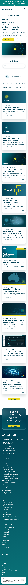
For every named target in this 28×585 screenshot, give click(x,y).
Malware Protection (8, 506)
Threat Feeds (6, 484)
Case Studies (5, 547)
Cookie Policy (10, 581)
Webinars (4, 546)
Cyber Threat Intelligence (9, 516)
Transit (5, 536)
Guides (4, 544)
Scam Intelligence (7, 488)
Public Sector (6, 534)
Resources (5, 540)
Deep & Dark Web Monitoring (10, 474)
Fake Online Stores (8, 509)
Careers (4, 567)
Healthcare (6, 532)
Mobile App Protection (9, 473)
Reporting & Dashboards (9, 482)
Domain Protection (8, 469)
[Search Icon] (14, 66)
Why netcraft (6, 559)
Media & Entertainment (9, 529)
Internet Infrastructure (9, 526)
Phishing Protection (8, 468)
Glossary (4, 552)
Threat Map (5, 554)
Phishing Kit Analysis (8, 486)
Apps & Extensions (7, 542)
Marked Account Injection (9, 494)
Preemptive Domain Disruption (11, 478)
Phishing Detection (8, 504)
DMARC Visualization (8, 492)
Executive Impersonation (9, 511)
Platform (5, 463)
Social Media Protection (9, 471)
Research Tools (6, 551)
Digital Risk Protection (9, 502)
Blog (3, 549)
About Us (4, 565)
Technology (6, 531)
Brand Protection (7, 507)
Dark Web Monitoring (8, 513)
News (3, 572)
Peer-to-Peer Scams (8, 514)
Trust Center (5, 574)
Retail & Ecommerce (8, 527)
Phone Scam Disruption (9, 476)
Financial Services (7, 524)
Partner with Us (6, 569)
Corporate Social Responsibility (10, 571)
